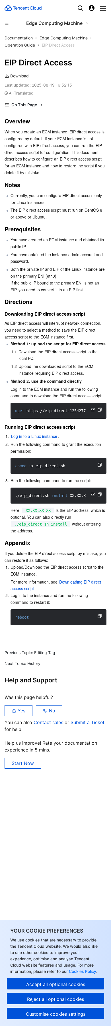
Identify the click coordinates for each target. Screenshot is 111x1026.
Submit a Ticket (87, 722)
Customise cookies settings (55, 1014)
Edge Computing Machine (64, 37)
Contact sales (49, 722)
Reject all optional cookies (55, 999)
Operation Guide (20, 45)
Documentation (19, 37)
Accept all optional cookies (55, 984)
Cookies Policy (82, 971)
